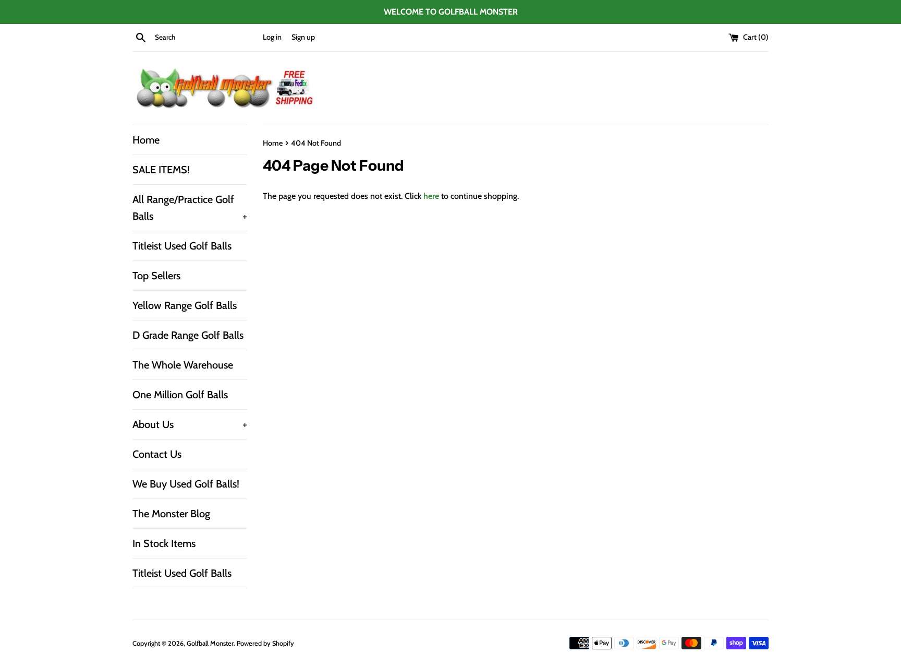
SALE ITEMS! (161, 169)
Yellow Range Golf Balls (184, 305)
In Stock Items (164, 543)
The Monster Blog (171, 513)
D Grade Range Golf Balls (187, 335)
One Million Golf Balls (180, 394)
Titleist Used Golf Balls (182, 246)
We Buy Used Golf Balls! (185, 484)
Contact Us (156, 454)
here (431, 196)
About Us (189, 424)
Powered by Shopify (265, 643)
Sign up (303, 37)
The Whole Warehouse (182, 365)
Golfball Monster (210, 643)
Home (146, 140)
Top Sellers (156, 275)
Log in (272, 37)
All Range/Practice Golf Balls (189, 207)
